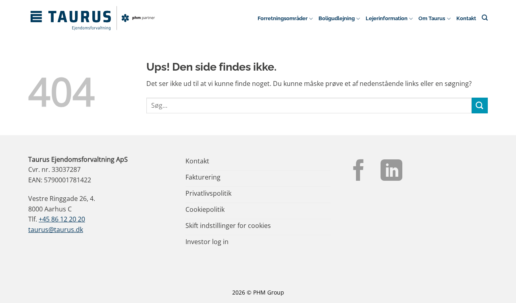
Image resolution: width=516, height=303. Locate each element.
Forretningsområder (283, 18)
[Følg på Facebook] (359, 172)
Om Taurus (431, 18)
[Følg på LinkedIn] (391, 172)
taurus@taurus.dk (55, 229)
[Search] (485, 17)
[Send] (480, 105)
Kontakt (466, 18)
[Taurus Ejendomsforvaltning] (92, 18)
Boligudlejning (336, 18)
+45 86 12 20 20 (62, 219)
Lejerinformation (387, 18)
